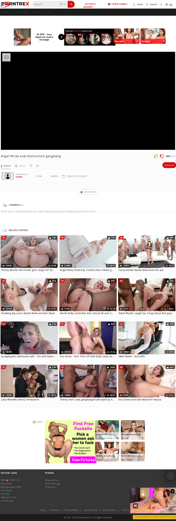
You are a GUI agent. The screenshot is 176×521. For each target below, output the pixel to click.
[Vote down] (162, 156)
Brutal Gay (6, 483)
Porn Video (6, 490)
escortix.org (7, 500)
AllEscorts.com (8, 497)
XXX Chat (5, 493)
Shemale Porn (52, 480)
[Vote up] (156, 156)
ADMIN (19, 176)
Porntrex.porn (85, 517)
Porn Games (118, 4)
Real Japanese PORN (11, 487)
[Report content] (37, 165)
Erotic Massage (52, 483)
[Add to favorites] (31, 165)
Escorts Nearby (90, 5)
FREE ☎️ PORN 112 (10, 480)
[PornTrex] (15, 4)
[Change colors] (161, 4)
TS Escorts (50, 487)
